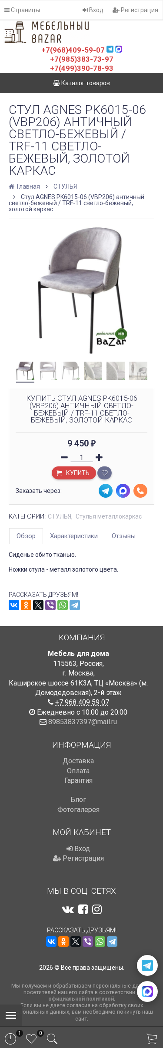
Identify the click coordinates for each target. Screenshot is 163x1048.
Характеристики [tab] (74, 536)
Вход (95, 10)
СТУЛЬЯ (65, 186)
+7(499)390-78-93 (81, 68)
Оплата (78, 771)
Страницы (25, 10)
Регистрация (139, 10)
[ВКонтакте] (14, 605)
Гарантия (78, 780)
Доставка (78, 761)
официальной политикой (81, 998)
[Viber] (50, 605)
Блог (78, 799)
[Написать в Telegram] (147, 965)
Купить (77, 472)
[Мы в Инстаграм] (97, 909)
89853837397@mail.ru (82, 722)
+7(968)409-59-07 (73, 50)
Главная (27, 186)
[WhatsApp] (62, 605)
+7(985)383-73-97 (81, 59)
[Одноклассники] (26, 605)
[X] (38, 605)
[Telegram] (75, 605)
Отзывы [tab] (124, 536)
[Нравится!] (104, 472)
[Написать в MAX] (147, 991)
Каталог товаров (85, 83)
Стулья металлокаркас (109, 516)
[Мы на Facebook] (83, 909)
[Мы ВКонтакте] (68, 909)
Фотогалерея (78, 809)
